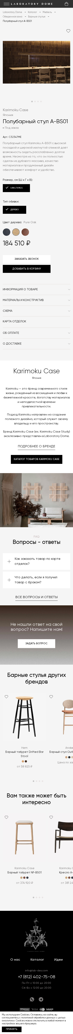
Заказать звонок (27, 259)
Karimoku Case (15, 110)
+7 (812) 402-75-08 (36, 977)
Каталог (37, 959)
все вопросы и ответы (36, 597)
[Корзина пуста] (66, 4)
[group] (24, 733)
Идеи (58, 959)
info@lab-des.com (36, 970)
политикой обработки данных (38, 1018)
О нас (15, 959)
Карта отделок (14, 321)
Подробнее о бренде (36, 446)
